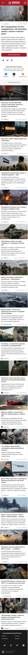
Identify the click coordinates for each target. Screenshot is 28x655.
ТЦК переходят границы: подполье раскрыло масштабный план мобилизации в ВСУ (12, 617)
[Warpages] (2, 392)
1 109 (25, 257)
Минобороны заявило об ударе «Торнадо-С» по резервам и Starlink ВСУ (12, 243)
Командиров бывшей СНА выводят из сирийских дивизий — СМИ (13, 174)
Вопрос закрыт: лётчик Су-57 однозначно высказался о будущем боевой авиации (12, 311)
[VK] (17, 645)
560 (26, 628)
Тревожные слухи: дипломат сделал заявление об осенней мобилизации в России (13, 379)
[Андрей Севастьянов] (2, 290)
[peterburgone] (2, 427)
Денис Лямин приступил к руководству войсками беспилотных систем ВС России (14, 480)
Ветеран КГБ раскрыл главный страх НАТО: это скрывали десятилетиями (13, 582)
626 (26, 392)
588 (26, 459)
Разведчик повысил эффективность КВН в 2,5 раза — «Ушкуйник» (13, 548)
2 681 (25, 119)
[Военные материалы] (14, 2)
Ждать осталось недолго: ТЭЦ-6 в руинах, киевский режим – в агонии (12, 515)
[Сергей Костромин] (2, 119)
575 (26, 495)
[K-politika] (2, 358)
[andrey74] (2, 23)
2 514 (25, 153)
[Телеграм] (4, 645)
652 (26, 358)
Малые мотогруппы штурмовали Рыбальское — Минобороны (12, 278)
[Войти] (25, 2)
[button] (3, 60)
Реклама (4, 636)
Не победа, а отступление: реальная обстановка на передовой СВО (13, 344)
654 (26, 324)
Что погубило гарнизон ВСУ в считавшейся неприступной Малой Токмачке (12, 448)
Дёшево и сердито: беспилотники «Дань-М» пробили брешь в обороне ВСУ (13, 414)
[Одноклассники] (11, 645)
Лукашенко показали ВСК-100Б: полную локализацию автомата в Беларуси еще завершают (12, 104)
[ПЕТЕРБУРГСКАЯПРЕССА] (2, 596)
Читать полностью (14, 54)
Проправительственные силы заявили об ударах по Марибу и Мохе (13, 208)
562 (26, 596)
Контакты (17, 636)
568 (26, 561)
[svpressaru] (2, 459)
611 (26, 427)
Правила (17, 638)
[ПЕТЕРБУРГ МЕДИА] (2, 324)
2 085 (25, 187)
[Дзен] (23, 645)
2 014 (25, 221)
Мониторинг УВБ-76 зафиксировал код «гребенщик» (13, 139)
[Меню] (2, 2)
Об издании (5, 638)
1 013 (25, 290)
